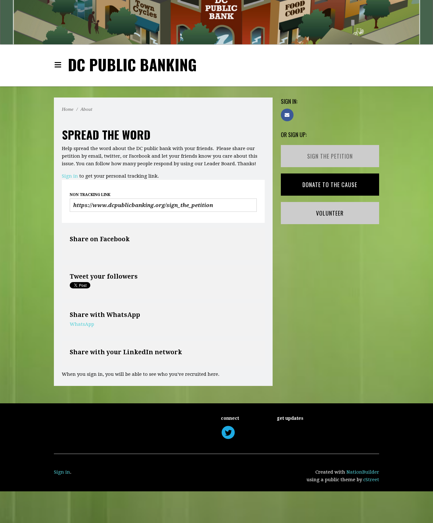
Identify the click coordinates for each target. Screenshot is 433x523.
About (88, 109)
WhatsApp (82, 324)
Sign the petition (330, 156)
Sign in (70, 176)
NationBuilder (362, 472)
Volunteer (330, 213)
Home (68, 109)
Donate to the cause (329, 184)
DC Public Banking (132, 64)
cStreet (371, 479)
